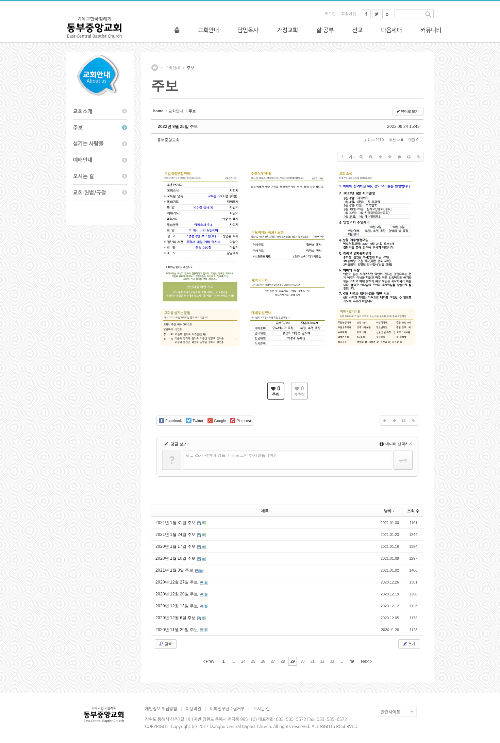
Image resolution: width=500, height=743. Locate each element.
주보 (190, 68)
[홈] (177, 30)
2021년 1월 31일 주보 (176, 522)
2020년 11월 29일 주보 (177, 629)
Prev (209, 661)
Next (365, 661)
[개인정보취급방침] (163, 709)
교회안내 (172, 68)
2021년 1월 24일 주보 (176, 534)
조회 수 (413, 511)
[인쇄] (409, 157)
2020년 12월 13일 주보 (177, 606)
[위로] (380, 157)
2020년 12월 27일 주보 (177, 582)
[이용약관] (193, 709)
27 (273, 661)
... (233, 661)
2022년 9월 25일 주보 (178, 126)
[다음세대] (391, 30)
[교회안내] (208, 30)
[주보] (100, 128)
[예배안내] (100, 160)
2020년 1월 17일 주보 (176, 546)
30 (302, 661)
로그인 (330, 14)
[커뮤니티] (430, 30)
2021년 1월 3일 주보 (174, 570)
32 (322, 661)
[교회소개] (100, 111)
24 (243, 661)
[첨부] (418, 157)
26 (263, 661)
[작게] (371, 157)
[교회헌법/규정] (100, 193)
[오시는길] (100, 176)
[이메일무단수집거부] (227, 709)
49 (352, 661)
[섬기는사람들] (100, 144)
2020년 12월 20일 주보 (177, 594)
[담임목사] (248, 30)
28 (283, 661)
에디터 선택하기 (398, 444)
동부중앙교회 (168, 140)
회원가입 (348, 14)
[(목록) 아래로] (390, 157)
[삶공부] (325, 30)
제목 (265, 511)
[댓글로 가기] (399, 157)
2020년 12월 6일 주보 (176, 617)
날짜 (387, 511)
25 (253, 661)
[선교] (357, 30)
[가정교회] (287, 30)
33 (332, 661)
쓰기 (411, 644)
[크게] (361, 157)
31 (312, 661)
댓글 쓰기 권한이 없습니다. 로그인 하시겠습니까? (231, 455)
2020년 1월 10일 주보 (176, 558)
